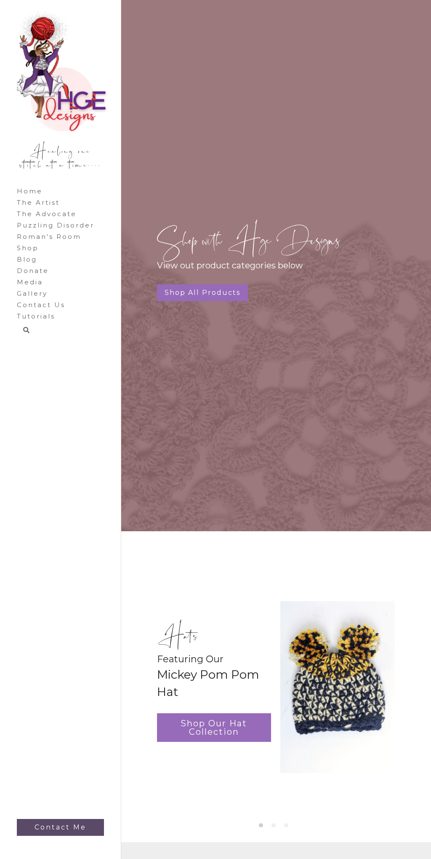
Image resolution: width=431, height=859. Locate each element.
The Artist (38, 202)
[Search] (23, 330)
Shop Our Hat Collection (214, 727)
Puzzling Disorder (55, 225)
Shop (28, 248)
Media (30, 282)
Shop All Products (202, 291)
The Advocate (47, 214)
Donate (33, 271)
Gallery (32, 293)
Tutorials (36, 316)
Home (30, 191)
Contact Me (60, 827)
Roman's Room (49, 237)
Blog (27, 259)
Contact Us (41, 305)
